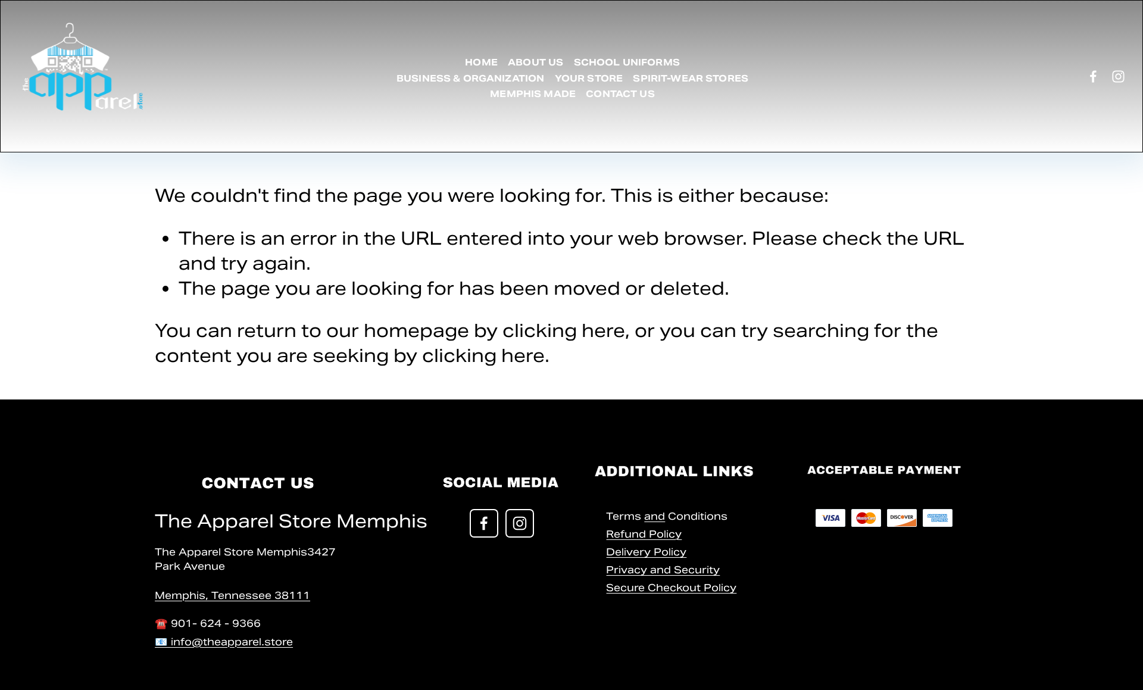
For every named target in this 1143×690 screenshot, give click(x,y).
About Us (535, 62)
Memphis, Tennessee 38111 (232, 595)
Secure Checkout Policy (671, 587)
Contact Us (620, 93)
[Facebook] (1093, 76)
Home (481, 62)
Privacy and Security (663, 569)
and (654, 516)
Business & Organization (470, 78)
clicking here (563, 330)
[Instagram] (1118, 76)
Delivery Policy (646, 551)
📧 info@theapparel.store (224, 641)
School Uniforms (627, 62)
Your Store (589, 78)
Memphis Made (533, 93)
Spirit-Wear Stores (690, 78)
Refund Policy (644, 534)
